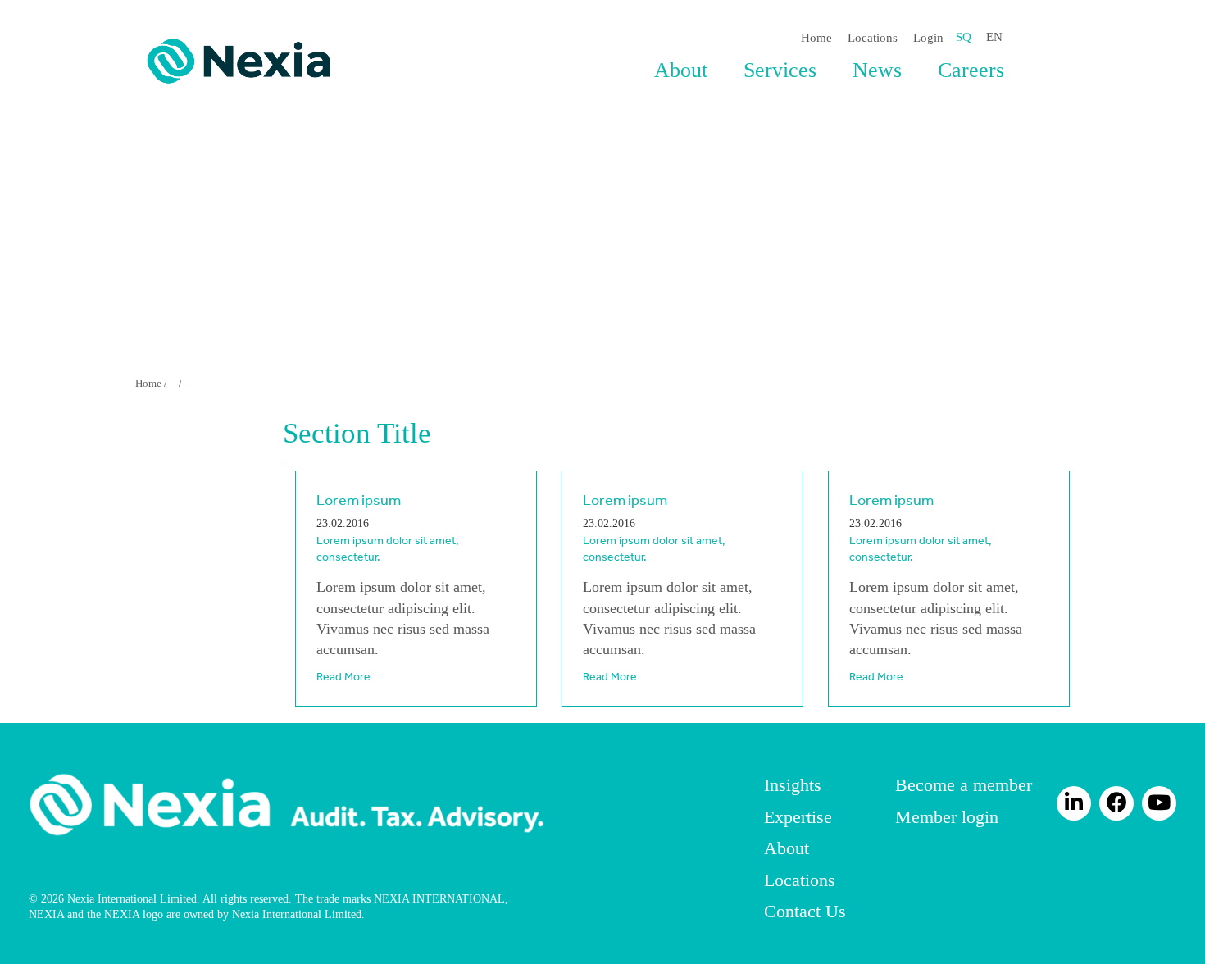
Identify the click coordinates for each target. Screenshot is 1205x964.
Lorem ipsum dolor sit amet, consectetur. (387, 548)
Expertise (798, 817)
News (877, 70)
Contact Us (805, 911)
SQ (963, 36)
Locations (873, 37)
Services (779, 70)
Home (816, 37)
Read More (343, 676)
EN (994, 36)
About (680, 70)
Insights (792, 785)
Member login (946, 817)
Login (928, 37)
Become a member (963, 785)
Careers (971, 70)
